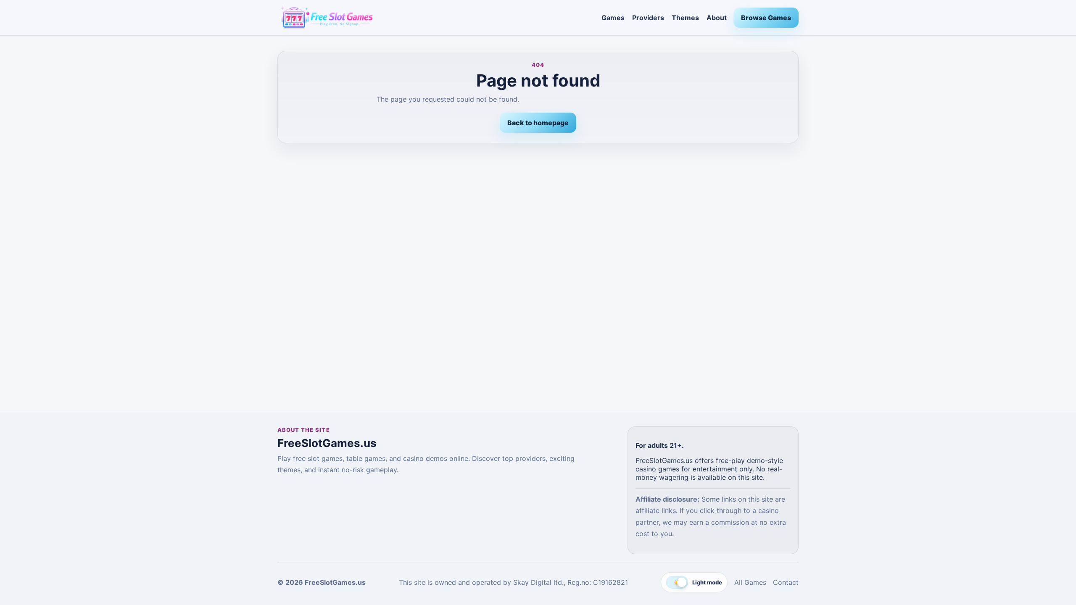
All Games (750, 582)
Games (613, 17)
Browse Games (766, 17)
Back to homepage (538, 122)
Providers (648, 17)
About (717, 17)
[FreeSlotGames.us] (436, 17)
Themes (685, 17)
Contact (786, 582)
